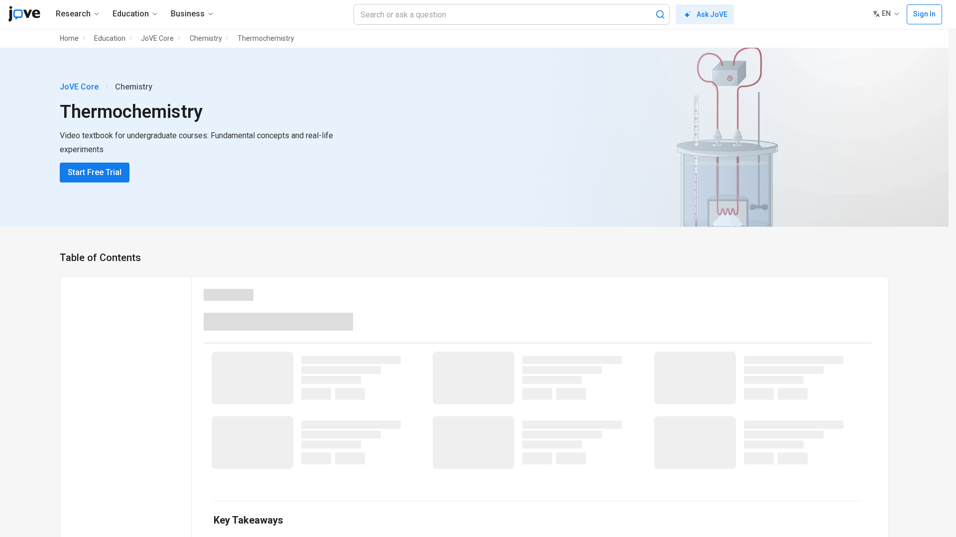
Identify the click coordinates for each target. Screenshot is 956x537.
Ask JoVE (712, 14)
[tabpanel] (537, 416)
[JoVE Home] (24, 14)
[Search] (660, 14)
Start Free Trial (94, 172)
